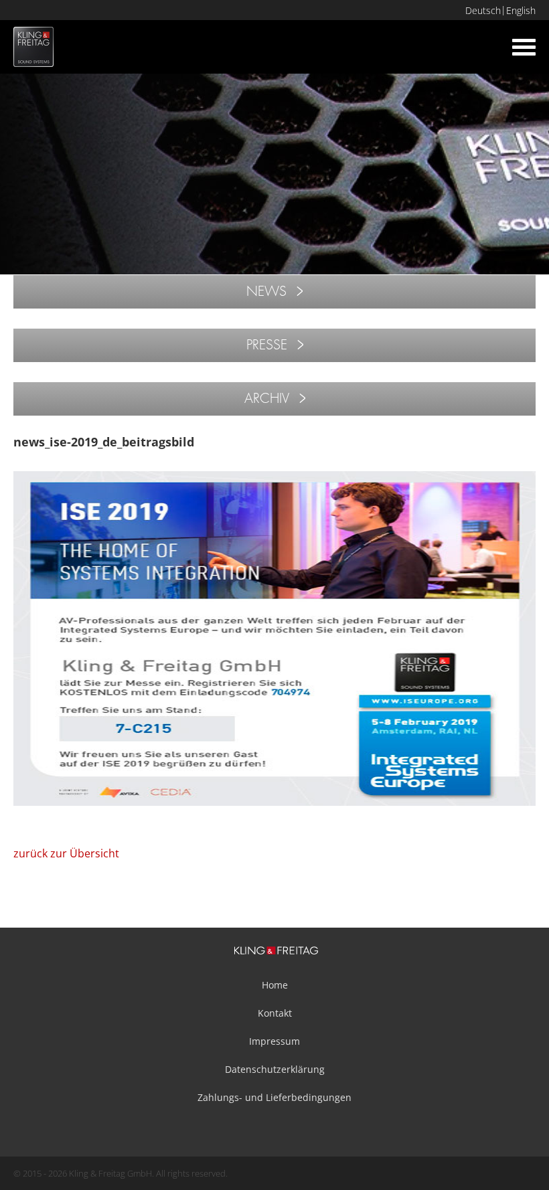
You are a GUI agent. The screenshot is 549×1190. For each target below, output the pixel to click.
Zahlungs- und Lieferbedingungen (274, 1097)
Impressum (274, 1041)
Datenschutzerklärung (275, 1069)
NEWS (266, 291)
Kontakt (275, 1013)
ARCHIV (266, 398)
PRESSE (266, 345)
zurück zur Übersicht (66, 853)
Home (275, 985)
